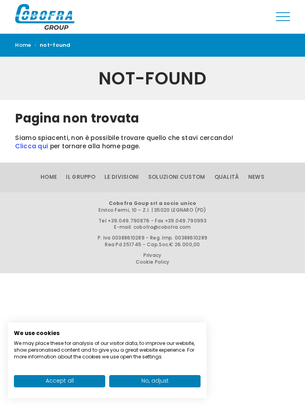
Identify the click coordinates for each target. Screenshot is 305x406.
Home (23, 45)
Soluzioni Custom (176, 177)
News (256, 177)
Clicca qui (31, 146)
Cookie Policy (153, 262)
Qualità (226, 177)
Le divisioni (121, 177)
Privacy (152, 255)
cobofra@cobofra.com (162, 227)
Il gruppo (80, 177)
